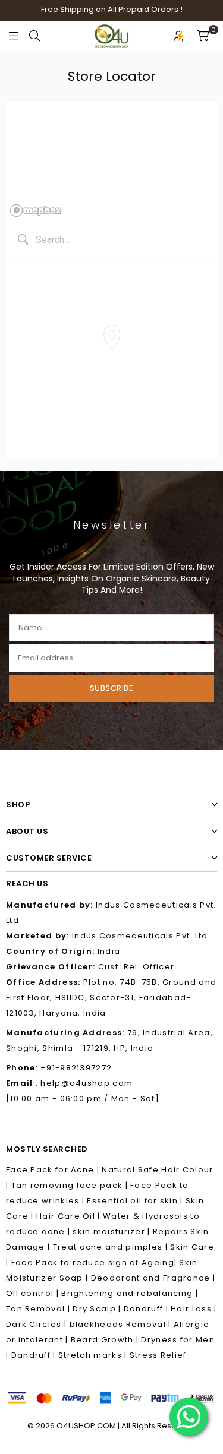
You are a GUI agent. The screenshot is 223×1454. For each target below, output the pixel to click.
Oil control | (33, 1293)
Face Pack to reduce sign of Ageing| (95, 1262)
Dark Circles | (38, 1324)
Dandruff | (147, 1308)
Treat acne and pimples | (112, 1247)
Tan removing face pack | (71, 1185)
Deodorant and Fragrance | (153, 1278)
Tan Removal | (39, 1308)
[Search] (34, 36)
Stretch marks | (94, 1355)
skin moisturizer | (113, 1231)
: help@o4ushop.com (83, 1083)
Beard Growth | (106, 1339)
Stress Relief (158, 1355)
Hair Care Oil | (68, 1216)
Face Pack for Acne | (54, 1169)
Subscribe (112, 688)
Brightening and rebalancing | (129, 1293)
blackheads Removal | (122, 1324)
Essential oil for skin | (136, 1200)
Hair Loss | (193, 1308)
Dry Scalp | (98, 1308)
